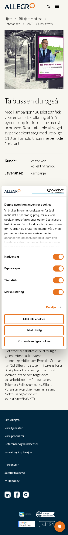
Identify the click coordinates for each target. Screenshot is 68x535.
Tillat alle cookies (34, 319)
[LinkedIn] (8, 495)
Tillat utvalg (34, 330)
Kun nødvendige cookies (34, 341)
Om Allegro (12, 419)
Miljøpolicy (12, 480)
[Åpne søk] (48, 6)
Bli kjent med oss (30, 18)
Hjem (8, 18)
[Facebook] (17, 495)
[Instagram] (26, 495)
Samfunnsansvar (15, 472)
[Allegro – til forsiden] (20, 6)
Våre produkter (14, 436)
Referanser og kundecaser (21, 444)
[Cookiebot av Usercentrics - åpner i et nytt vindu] (48, 191)
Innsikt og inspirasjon (18, 452)
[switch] (58, 268)
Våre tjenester (14, 428)
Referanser (12, 23)
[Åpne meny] (57, 6)
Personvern (12, 464)
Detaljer (51, 307)
